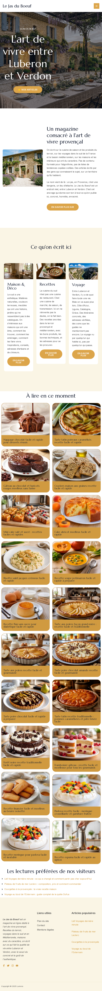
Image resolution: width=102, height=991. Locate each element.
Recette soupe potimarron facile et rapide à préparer (74, 579)
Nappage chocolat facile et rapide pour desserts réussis (23, 441)
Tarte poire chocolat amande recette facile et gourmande (76, 671)
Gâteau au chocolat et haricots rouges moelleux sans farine (21, 487)
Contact (41, 925)
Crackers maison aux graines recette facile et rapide (75, 487)
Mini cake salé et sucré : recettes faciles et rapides (22, 533)
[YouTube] (17, 965)
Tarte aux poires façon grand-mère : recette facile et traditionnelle (75, 625)
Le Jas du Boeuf (17, 6)
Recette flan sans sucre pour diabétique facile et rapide (19, 625)
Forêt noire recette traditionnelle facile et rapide (22, 764)
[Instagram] (12, 965)
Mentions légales (45, 929)
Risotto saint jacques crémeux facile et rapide (24, 579)
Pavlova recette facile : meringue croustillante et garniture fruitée (73, 812)
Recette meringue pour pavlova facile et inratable (25, 856)
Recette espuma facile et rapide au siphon (74, 858)
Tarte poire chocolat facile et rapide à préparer (24, 718)
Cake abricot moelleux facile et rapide (72, 533)
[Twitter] (8, 965)
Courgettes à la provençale (85, 942)
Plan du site (43, 921)
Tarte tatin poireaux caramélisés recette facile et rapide (72, 441)
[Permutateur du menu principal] (96, 6)
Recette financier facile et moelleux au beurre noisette (24, 810)
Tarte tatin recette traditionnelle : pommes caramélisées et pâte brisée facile (75, 719)
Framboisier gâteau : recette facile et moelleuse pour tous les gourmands (76, 766)
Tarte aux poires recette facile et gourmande (22, 671)
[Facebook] (4, 965)
